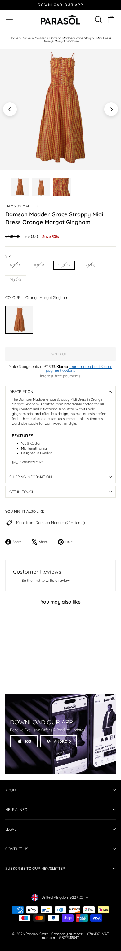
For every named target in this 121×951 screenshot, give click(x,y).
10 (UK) (64, 265)
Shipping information (30, 476)
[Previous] (10, 109)
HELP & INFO (16, 809)
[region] (60, 109)
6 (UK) (15, 265)
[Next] (111, 109)
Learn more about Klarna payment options (79, 368)
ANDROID (62, 741)
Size (9, 256)
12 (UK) (89, 265)
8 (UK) (39, 265)
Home (14, 38)
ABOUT (11, 790)
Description (21, 391)
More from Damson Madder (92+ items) (50, 523)
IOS (28, 741)
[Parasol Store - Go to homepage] (60, 20)
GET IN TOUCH (22, 491)
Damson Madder (34, 38)
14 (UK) (15, 279)
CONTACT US (16, 848)
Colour (36, 297)
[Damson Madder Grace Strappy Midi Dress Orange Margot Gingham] (19, 320)
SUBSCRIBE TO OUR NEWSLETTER (35, 868)
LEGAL (10, 829)
